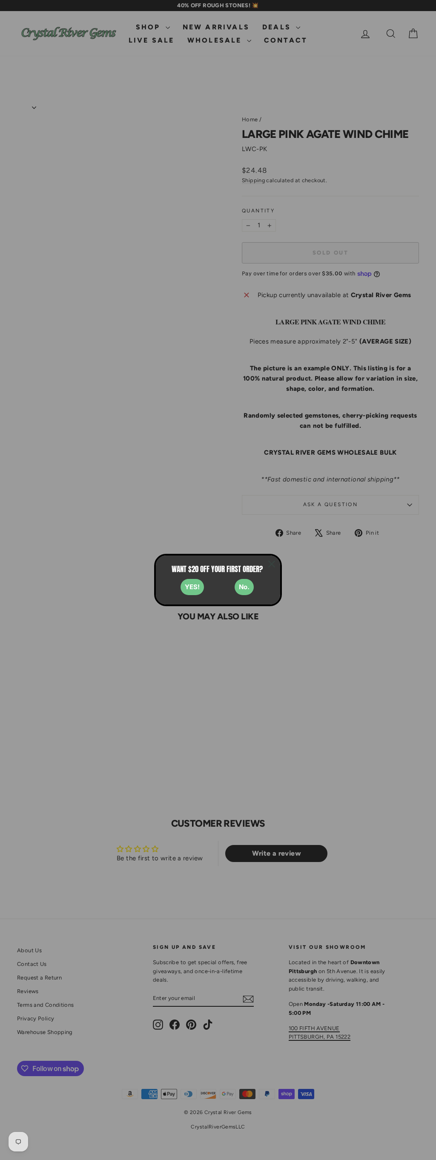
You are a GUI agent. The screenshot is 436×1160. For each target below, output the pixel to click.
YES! (192, 587)
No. (244, 587)
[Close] (271, 564)
